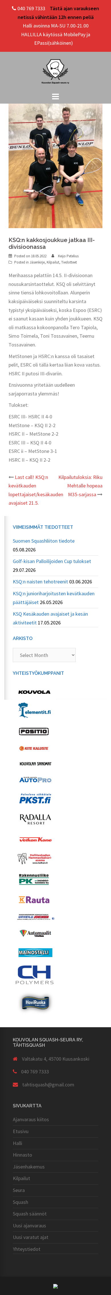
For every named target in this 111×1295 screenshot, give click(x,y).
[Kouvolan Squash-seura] (55, 71)
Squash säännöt (30, 1213)
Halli (17, 1143)
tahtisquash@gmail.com (48, 1084)
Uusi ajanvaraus (29, 1225)
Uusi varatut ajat (30, 1237)
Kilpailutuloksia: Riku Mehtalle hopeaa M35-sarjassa (80, 486)
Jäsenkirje (37, 262)
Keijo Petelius (68, 256)
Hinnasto (22, 1154)
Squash (20, 1202)
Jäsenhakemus (29, 1166)
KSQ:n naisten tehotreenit (40, 581)
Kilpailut (53, 262)
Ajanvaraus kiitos (31, 1119)
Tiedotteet (69, 262)
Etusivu (20, 1131)
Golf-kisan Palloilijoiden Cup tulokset (52, 561)
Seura (19, 1190)
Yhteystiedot (26, 1249)
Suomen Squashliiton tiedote (44, 541)
